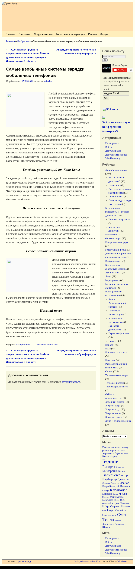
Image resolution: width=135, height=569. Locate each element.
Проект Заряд (24, 561)
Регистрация (111, 143)
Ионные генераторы (119, 219)
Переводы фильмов (118, 333)
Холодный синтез (114, 401)
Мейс (122, 500)
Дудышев (106, 483)
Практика (110, 360)
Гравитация (114, 185)
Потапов (124, 503)
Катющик (107, 493)
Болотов (119, 467)
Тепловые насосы (114, 382)
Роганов (125, 506)
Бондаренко (110, 471)
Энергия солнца (113, 417)
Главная (10, 34)
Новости (109, 344)
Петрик (114, 503)
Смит (121, 514)
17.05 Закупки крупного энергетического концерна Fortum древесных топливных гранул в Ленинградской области (27, 55)
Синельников (109, 515)
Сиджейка (120, 510)
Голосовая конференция (70, 34)
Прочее (112, 341)
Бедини (110, 461)
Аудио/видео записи (116, 170)
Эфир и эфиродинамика (118, 420)
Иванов (124, 483)
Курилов (105, 497)
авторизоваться (71, 381)
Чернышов (119, 524)
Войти (108, 147)
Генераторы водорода (116, 242)
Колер (115, 494)
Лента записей (113, 150)
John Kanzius (115, 447)
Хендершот (108, 524)
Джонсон (123, 479)
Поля (108, 348)
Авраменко (108, 453)
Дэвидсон (115, 483)
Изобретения (24, 41)
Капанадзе (118, 490)
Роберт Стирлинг (111, 506)
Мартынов (107, 500)
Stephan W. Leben (117, 451)
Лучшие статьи (113, 272)
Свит (104, 511)
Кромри (123, 493)
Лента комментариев (116, 154)
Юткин (106, 527)
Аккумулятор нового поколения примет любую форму (76, 51)
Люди (108, 276)
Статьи (108, 371)
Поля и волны (115, 196)
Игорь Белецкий (111, 486)
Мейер (117, 500)
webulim (47, 81)
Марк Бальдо (117, 497)
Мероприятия (112, 280)
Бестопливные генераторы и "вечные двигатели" (117, 212)
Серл (110, 510)
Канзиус (105, 491)
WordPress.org (112, 158)
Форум (104, 34)
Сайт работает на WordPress (87, 561)
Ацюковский (121, 453)
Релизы (92, 34)
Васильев (110, 475)
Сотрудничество (43, 34)
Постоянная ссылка (47, 344)
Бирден (108, 466)
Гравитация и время (115, 249)
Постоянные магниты (116, 352)
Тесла (108, 519)
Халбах (118, 521)
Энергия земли (113, 413)
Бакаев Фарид (109, 456)
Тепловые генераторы (116, 375)
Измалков (125, 486)
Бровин (122, 471)
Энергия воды (112, 409)
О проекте (24, 34)
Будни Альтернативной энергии (117, 303)
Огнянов (106, 503)
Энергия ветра (112, 405)
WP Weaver (122, 561)
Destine (106, 447)
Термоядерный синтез (116, 386)
